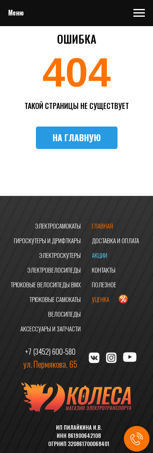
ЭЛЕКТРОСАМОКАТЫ (58, 225)
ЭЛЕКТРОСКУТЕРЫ (60, 255)
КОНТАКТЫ (103, 269)
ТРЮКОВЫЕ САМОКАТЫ (55, 299)
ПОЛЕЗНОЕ (104, 284)
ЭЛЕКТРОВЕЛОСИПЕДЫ (54, 269)
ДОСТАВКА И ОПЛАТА (115, 240)
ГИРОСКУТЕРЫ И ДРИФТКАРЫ (47, 240)
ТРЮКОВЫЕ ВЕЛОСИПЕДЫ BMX (46, 284)
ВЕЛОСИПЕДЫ (64, 313)
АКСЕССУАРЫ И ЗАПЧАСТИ (50, 328)
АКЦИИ (99, 255)
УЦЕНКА (100, 299)
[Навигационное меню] (139, 13)
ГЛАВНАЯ (102, 225)
